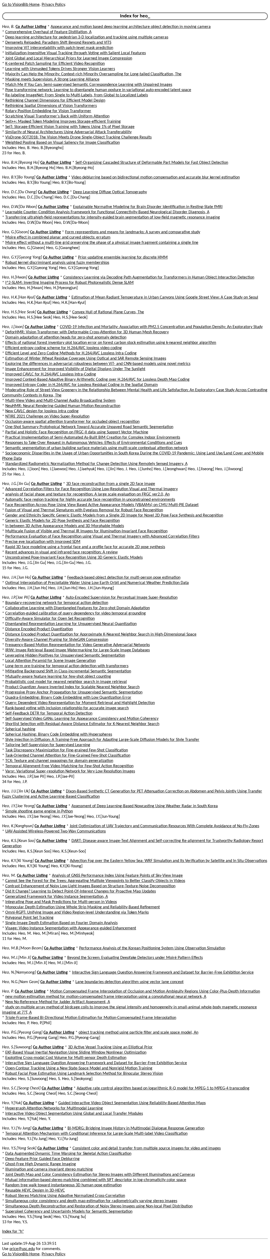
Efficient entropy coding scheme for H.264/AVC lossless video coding (63, 348)
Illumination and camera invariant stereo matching (49, 1169)
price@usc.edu (22, 1249)
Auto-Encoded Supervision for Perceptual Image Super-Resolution (121, 598)
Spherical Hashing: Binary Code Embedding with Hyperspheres (58, 734)
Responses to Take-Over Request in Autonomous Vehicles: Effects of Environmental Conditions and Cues (93, 443)
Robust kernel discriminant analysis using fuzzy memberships (57, 263)
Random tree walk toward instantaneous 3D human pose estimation (63, 1185)
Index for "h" (13, 1232)
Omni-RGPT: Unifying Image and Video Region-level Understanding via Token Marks (77, 912)
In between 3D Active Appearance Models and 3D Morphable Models (64, 526)
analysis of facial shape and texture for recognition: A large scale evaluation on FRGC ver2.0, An (87, 494)
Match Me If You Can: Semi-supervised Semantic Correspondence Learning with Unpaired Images (88, 85)
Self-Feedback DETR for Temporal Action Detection (48, 713)
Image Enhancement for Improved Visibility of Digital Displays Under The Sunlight (75, 369)
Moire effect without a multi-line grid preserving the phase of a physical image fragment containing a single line (101, 243)
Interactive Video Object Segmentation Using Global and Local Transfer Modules (74, 1114)
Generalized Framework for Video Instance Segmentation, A (56, 897)
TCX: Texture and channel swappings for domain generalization (59, 761)
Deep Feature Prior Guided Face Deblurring (42, 1159)
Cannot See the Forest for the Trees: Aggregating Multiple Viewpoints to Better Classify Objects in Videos (95, 881)
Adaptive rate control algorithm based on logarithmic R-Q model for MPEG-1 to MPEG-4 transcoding (163, 1088)
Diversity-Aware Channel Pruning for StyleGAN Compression (56, 640)
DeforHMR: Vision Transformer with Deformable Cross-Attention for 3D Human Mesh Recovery (87, 332)
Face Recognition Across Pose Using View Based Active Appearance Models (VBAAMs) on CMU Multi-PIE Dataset (102, 505)
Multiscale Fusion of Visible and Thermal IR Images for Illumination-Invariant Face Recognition (86, 531)
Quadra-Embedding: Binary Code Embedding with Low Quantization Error (68, 698)
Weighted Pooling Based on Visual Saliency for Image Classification (62, 143)
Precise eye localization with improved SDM (42, 542)
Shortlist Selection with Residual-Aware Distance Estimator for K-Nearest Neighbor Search (82, 724)
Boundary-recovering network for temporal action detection (56, 603)
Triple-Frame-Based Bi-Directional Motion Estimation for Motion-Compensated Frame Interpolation (90, 1018)
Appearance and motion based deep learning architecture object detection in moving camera (131, 27)
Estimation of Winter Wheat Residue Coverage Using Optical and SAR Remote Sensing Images (85, 358)
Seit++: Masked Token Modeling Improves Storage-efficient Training (63, 122)
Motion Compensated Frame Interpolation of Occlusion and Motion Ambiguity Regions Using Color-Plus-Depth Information (155, 991)
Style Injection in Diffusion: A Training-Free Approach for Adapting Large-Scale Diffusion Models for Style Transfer (102, 740)
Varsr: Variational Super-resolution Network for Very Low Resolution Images (70, 771)
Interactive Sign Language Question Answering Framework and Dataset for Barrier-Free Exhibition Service (163, 972)
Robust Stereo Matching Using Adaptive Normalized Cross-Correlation (65, 1196)
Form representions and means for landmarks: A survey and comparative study (132, 232)
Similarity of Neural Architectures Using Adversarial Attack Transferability (68, 132)
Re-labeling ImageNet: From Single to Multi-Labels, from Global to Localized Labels (76, 95)
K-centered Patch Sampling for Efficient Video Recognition (55, 64)
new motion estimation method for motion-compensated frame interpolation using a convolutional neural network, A (105, 997)
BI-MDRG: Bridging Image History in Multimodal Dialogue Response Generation (136, 1128)
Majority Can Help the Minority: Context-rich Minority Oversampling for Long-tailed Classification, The (93, 74)
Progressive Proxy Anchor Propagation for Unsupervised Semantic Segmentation (73, 692)
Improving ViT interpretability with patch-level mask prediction (59, 48)
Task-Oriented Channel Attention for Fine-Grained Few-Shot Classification (67, 756)
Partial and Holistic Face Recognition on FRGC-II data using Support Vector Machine (76, 432)
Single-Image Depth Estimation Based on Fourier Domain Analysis (61, 923)
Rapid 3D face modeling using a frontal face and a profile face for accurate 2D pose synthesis (85, 547)
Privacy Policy (53, 5)
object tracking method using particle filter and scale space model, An (138, 1032)
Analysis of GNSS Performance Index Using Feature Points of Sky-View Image (117, 876)
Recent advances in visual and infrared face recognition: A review (61, 552)
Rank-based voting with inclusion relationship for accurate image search (67, 708)
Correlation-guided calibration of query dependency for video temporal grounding (75, 613)
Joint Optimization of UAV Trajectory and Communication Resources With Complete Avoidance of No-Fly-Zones (164, 826)
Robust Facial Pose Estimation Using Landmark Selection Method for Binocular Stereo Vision (84, 1074)
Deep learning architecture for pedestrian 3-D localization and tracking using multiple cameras (86, 37)
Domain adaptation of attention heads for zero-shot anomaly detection (65, 337)
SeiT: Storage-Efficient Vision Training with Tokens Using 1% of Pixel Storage (69, 127)
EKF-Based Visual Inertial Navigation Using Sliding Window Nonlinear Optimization (75, 1052)
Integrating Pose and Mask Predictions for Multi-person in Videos (61, 902)
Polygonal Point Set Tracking (29, 918)
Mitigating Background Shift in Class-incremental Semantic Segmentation (68, 671)
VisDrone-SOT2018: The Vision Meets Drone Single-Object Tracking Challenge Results (78, 137)
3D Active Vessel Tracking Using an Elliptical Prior (110, 1047)
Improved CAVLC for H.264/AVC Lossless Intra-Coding (50, 374)
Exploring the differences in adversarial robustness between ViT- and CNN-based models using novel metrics (97, 364)
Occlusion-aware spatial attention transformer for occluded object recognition (72, 422)
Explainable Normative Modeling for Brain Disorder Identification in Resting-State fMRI (148, 207)
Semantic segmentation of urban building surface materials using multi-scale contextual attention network (96, 448)
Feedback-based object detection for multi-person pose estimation (123, 578)
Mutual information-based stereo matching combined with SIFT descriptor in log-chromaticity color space (95, 1180)
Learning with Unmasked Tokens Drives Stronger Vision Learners (60, 69)
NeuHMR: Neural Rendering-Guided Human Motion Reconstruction (62, 406)
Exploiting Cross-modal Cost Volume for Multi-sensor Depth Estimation (65, 1058)
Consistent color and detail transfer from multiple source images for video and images (147, 1148)
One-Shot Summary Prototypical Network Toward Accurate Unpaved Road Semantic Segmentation (89, 427)
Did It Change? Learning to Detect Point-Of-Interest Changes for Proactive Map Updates (80, 891)
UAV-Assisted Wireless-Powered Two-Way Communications (55, 831)
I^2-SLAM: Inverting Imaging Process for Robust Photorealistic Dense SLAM (69, 283)
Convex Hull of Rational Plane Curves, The (108, 312)
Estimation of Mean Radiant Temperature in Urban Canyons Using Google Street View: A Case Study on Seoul (164, 297)
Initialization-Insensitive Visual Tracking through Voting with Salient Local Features (75, 53)
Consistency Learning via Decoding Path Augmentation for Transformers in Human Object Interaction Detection (158, 277)
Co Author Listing (31, 27)
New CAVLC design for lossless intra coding (42, 411)
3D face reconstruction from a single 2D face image (110, 484)
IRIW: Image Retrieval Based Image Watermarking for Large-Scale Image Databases (77, 650)
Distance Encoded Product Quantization (39, 629)
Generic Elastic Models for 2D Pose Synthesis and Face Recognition (62, 521)
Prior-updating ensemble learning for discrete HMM (123, 257)
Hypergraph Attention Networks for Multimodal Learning (54, 1108)
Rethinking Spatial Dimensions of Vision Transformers (51, 106)
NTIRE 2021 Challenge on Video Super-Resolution (47, 416)
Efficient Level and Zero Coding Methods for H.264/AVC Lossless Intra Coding (71, 353)
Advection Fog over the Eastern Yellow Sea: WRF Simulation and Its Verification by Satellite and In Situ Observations (168, 861)
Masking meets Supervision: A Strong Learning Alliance (52, 79)
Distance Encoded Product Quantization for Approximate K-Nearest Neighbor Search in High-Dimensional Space (100, 634)
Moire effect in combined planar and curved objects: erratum (57, 237)
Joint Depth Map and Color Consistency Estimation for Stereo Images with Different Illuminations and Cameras (100, 1175)
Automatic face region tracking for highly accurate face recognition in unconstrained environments (90, 500)
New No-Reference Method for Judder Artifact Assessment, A (57, 1002)
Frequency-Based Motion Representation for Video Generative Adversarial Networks (77, 645)
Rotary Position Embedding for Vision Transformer (48, 111)
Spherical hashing (20, 729)
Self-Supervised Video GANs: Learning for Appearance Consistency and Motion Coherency (81, 719)
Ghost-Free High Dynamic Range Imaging (40, 1164)
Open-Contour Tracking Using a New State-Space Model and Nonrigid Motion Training (78, 1068)
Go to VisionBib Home (21, 5)
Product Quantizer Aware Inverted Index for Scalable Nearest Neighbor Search (72, 687)
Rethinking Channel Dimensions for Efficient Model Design (55, 100)
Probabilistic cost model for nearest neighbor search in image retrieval (66, 682)
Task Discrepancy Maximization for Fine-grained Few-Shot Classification (66, 750)
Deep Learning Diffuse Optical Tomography (110, 192)
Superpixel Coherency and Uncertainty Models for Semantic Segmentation (68, 1212)
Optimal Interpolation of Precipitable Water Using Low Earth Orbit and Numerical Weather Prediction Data (97, 583)
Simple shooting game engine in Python (39, 811)
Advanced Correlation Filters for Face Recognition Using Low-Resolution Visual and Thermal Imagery (91, 489)
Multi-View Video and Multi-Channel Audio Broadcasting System (60, 401)
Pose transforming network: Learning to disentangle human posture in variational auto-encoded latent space (98, 90)
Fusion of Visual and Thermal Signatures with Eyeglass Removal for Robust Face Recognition (84, 510)
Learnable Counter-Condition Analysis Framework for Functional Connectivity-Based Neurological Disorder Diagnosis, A (107, 212)
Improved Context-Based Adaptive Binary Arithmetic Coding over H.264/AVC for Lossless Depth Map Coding (97, 380)
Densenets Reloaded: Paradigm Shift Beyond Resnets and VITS (58, 43)
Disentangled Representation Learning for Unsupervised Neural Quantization (71, 624)
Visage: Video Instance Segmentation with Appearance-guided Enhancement (70, 928)
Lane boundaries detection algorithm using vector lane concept (129, 982)
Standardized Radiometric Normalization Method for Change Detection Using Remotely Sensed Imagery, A (96, 464)
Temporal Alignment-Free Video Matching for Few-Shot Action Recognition (69, 766)
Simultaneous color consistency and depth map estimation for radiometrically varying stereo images (91, 1201)
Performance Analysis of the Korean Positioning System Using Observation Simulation (152, 948)
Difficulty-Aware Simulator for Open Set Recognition (50, 619)
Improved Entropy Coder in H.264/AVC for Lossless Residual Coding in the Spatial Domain (81, 385)
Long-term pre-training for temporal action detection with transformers (66, 666)
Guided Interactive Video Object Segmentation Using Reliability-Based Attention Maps (132, 1103)
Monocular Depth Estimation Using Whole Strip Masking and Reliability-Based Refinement (82, 907)
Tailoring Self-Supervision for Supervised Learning (47, 745)
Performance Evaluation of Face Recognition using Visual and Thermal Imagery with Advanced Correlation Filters (102, 536)
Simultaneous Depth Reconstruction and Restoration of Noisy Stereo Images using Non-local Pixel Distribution (98, 1206)
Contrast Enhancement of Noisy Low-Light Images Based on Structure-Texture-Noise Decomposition (90, 886)
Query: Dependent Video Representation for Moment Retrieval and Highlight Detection (80, 703)
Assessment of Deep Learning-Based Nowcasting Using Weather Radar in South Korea (144, 806)
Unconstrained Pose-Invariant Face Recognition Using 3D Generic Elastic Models (74, 558)
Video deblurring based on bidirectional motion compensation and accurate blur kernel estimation (155, 177)
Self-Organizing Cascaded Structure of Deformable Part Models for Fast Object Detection (151, 163)
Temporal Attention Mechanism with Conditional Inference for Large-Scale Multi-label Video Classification (96, 1134)
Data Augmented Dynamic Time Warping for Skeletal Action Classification (68, 1154)
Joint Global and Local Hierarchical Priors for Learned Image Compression (68, 58)
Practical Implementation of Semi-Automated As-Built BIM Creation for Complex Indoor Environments (92, 437)
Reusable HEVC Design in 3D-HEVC (35, 1190)
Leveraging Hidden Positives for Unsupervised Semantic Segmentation (65, 655)
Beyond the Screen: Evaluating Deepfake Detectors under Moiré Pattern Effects (135, 958)
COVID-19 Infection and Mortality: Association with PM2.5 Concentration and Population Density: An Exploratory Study (161, 327)
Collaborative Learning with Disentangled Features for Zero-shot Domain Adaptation (77, 608)
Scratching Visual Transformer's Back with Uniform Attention (57, 116)
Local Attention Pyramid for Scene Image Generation (50, 661)
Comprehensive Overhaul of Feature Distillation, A (48, 32)
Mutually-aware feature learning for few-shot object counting (58, 677)
